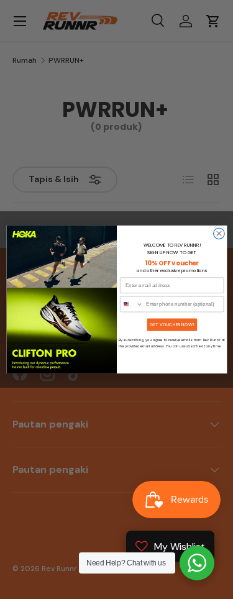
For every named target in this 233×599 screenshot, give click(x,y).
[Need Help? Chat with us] (197, 563)
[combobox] (131, 303)
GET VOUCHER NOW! (171, 324)
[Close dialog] (218, 233)
